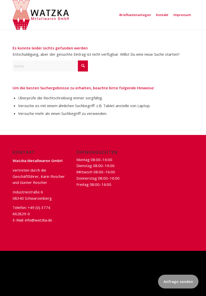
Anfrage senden (178, 281)
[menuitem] (135, 15)
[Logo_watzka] (41, 15)
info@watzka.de (38, 220)
